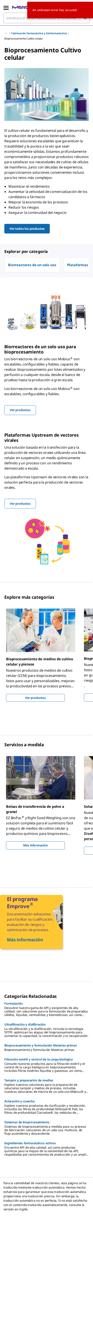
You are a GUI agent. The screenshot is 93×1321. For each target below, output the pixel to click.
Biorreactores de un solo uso (32, 264)
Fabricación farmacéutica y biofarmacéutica (39, 33)
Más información (35, 845)
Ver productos (35, 698)
